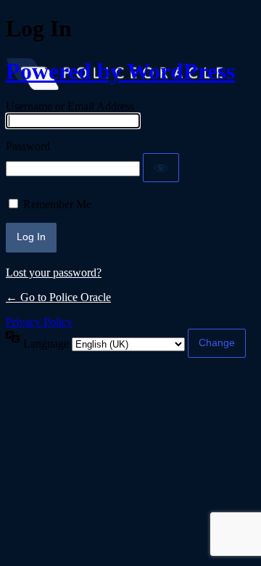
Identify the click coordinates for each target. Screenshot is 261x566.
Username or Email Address (70, 106)
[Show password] (161, 167)
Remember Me (57, 204)
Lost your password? (54, 272)
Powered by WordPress (120, 71)
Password (28, 146)
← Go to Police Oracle (58, 297)
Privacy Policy (39, 322)
